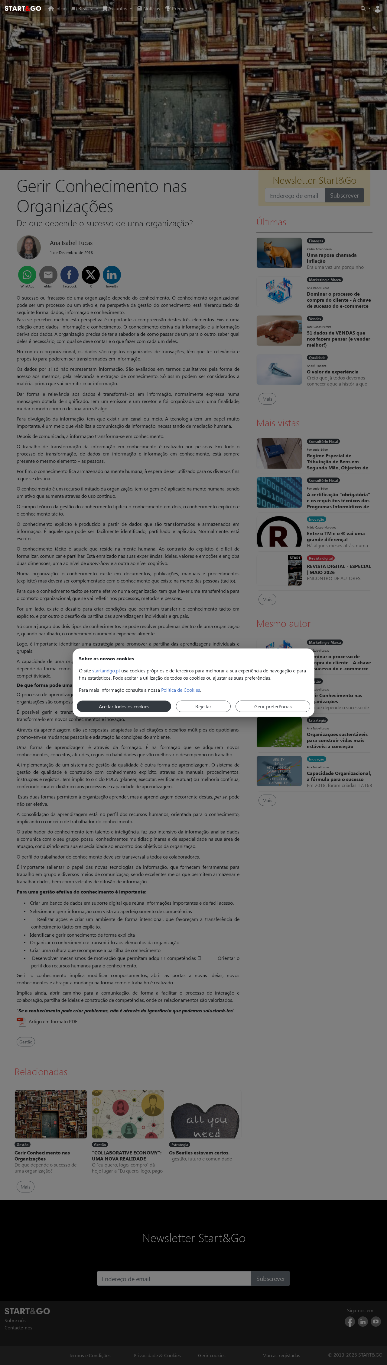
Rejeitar (203, 706)
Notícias (151, 8)
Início (61, 8)
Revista (85, 8)
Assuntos (117, 8)
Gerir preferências (273, 706)
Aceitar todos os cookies (124, 706)
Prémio (179, 8)
